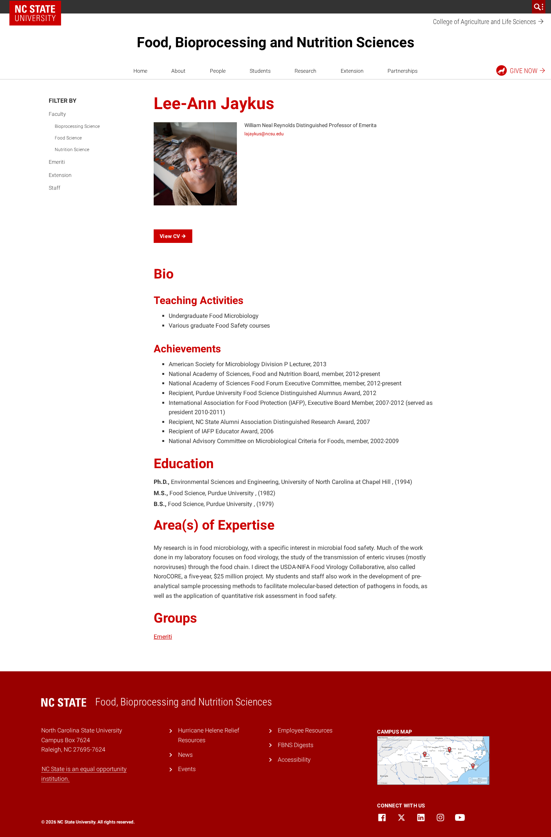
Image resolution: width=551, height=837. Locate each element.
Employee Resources (305, 730)
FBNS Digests (295, 745)
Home (140, 71)
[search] (538, 6)
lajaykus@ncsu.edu (264, 133)
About (178, 71)
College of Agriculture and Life (485, 21)
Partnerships (403, 71)
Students (260, 71)
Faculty (57, 114)
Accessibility (294, 759)
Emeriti (57, 162)
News (185, 754)
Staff (54, 188)
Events (187, 769)
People (218, 71)
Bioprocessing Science (77, 126)
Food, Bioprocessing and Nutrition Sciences (276, 42)
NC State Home (35, 13)
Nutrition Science (72, 149)
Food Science (68, 138)
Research (305, 71)
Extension (352, 71)
